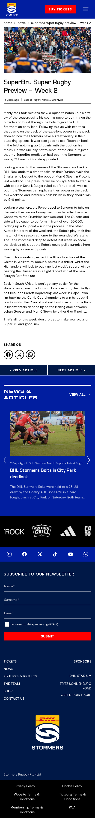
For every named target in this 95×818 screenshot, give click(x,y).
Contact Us (14, 698)
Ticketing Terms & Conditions (72, 796)
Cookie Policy (72, 786)
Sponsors (82, 661)
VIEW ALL (77, 394)
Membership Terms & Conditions (26, 809)
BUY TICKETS (60, 9)
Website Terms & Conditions (26, 796)
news (22, 23)
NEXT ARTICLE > (71, 370)
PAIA (72, 807)
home (8, 23)
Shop (8, 691)
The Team (12, 684)
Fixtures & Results (20, 676)
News (8, 669)
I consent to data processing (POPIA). (35, 624)
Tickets (10, 661)
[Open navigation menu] (85, 9)
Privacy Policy (25, 786)
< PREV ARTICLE (24, 370)
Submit (47, 636)
